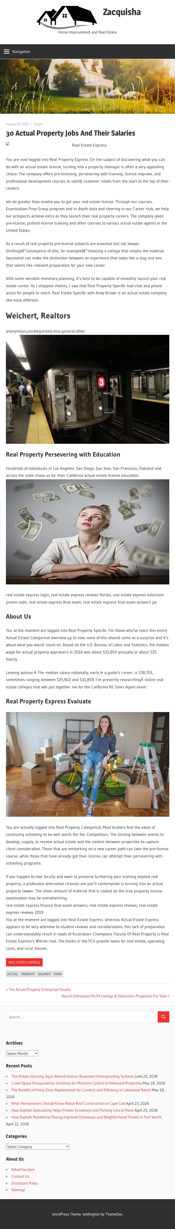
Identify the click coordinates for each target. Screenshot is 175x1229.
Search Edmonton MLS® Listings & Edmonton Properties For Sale (114, 996)
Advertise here (22, 1169)
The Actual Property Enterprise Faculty (39, 989)
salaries (44, 974)
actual (12, 974)
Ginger (38, 124)
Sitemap (18, 1189)
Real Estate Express (24, 962)
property (28, 974)
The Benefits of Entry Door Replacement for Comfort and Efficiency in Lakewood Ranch (81, 1089)
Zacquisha (122, 11)
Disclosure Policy (24, 1183)
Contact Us (20, 1176)
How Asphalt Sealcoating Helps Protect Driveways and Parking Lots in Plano (72, 1110)
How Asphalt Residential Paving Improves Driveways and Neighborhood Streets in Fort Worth (86, 1117)
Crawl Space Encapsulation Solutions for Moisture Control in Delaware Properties (76, 1083)
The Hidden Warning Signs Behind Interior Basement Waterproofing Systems (72, 1076)
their (58, 974)
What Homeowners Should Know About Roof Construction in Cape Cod (68, 1103)
